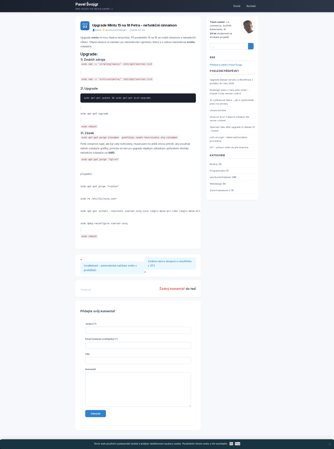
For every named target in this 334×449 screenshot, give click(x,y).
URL (87, 354)
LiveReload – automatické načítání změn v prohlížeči (110, 268)
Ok (231, 443)
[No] (329, 444)
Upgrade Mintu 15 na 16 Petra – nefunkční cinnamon (134, 25)
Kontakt (251, 6)
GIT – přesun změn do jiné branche (229, 147)
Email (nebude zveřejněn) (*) (101, 338)
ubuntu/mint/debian (115, 30)
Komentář (90, 369)
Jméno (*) (90, 323)
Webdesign (216, 183)
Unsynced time (218, 110)
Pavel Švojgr (86, 4)
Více (237, 443)
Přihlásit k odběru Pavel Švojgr (226, 64)
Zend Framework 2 (220, 190)
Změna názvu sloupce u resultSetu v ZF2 (170, 263)
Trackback (85, 289)
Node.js (214, 164)
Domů (236, 6)
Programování (217, 170)
